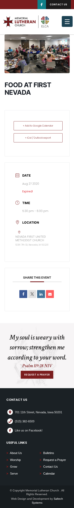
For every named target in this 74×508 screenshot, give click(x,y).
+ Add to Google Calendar (38, 125)
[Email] (50, 294)
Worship (13, 460)
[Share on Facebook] (23, 294)
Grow (11, 466)
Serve (12, 473)
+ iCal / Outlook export (38, 137)
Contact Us (48, 466)
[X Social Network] (32, 294)
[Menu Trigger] (67, 21)
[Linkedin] (41, 294)
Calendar (47, 473)
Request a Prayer (52, 460)
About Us (14, 453)
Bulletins (46, 453)
